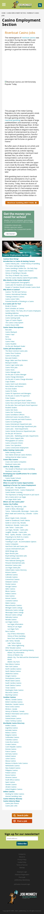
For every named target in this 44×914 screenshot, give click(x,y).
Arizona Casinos (10, 572)
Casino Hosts (10, 370)
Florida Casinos (10, 584)
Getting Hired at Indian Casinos (16, 457)
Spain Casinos (10, 782)
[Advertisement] (18, 66)
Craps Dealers (10, 382)
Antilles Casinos (10, 725)
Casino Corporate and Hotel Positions (18, 419)
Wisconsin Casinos (11, 692)
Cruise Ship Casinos (10, 459)
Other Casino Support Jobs (14, 438)
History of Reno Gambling (16, 636)
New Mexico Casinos (12, 664)
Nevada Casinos (11, 619)
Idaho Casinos (10, 589)
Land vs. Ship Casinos (11, 467)
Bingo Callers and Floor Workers (16, 360)
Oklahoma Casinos (11, 674)
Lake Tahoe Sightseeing (15, 645)
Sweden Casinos (11, 784)
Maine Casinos (10, 603)
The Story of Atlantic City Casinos (16, 275)
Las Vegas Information (15, 624)
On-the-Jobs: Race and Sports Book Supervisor (21, 405)
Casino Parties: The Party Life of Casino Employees (23, 311)
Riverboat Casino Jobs (13, 464)
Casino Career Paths (12, 299)
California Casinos (11, 575)
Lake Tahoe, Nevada (12, 641)
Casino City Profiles (10, 504)
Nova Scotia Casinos (12, 707)
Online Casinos (9, 792)
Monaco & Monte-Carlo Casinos (16, 763)
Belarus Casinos (10, 733)
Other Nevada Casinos (13, 648)
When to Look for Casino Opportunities (18, 483)
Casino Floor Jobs (11, 367)
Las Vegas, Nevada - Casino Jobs (16, 530)
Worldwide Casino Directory (13, 723)
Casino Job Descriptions (12, 349)
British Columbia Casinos (14, 702)
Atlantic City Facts (13, 662)
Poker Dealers (10, 398)
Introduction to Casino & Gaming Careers (19, 261)
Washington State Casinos (14, 690)
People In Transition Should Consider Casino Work (22, 287)
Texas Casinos (10, 688)
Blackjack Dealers (11, 363)
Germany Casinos (11, 754)
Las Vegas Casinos (11, 622)
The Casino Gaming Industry (15, 266)
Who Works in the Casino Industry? (16, 280)
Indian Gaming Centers (13, 452)
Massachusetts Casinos (13, 605)
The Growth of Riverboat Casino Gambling (20, 469)
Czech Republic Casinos (13, 747)
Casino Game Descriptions (13, 327)
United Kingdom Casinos (13, 789)
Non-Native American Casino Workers (18, 455)
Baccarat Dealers (11, 358)
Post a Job (22, 821)
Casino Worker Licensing (13, 492)
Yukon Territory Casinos (13, 721)
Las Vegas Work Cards (13, 499)
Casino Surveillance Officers (14, 415)
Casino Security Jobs (12, 356)
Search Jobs (22, 815)
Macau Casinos (10, 761)
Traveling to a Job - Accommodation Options (20, 542)
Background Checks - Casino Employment (19, 490)
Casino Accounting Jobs (13, 422)
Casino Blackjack (11, 332)
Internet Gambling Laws (13, 796)
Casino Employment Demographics (17, 282)
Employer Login (22, 872)
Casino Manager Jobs (12, 372)
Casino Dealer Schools (13, 478)
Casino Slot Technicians (13, 412)
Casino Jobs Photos (12, 803)
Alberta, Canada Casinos (13, 700)
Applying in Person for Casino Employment (19, 485)
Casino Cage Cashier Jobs (14, 365)
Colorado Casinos (11, 577)
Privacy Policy (22, 859)
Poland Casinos (10, 773)
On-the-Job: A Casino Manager (15, 374)
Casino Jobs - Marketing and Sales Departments (21, 436)
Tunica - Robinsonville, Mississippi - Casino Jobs (21, 511)
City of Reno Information (16, 634)
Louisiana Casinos (11, 601)
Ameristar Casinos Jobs (13, 565)
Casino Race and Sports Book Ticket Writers (20, 403)
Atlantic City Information (15, 653)
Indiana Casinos (10, 594)
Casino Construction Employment (17, 448)
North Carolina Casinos (13, 669)
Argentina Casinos (11, 728)
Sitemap (22, 868)
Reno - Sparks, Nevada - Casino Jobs (18, 535)
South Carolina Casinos (13, 683)
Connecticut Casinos (12, 579)
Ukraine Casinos (10, 787)
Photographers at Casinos (14, 441)
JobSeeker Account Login (22, 884)
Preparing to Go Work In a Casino (17, 537)
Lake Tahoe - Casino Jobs (14, 527)
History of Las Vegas (14, 627)
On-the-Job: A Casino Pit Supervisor (17, 396)
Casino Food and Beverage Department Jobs (20, 426)
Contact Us (22, 854)
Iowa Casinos (10, 596)
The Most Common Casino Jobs (16, 351)
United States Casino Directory (16, 570)
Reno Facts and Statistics (16, 638)
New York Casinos (11, 666)
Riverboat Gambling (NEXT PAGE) (20, 203)
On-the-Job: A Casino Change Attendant (19, 379)
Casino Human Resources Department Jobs (20, 431)
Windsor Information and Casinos (17, 714)
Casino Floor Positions (13, 353)
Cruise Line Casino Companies (15, 462)
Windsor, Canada (11, 709)
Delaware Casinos (11, 582)
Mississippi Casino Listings (14, 612)
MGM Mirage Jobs (11, 551)
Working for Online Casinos (14, 794)
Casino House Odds (12, 325)
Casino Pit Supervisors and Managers (18, 393)
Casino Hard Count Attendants (15, 384)
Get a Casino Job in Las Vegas (15, 497)
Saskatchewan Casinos (13, 718)
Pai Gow (8, 339)
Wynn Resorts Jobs (11, 553)
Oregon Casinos (10, 676)
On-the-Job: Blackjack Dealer (15, 346)
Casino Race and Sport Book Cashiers (18, 400)
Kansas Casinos (10, 598)
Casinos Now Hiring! (10, 259)
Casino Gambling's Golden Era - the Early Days (21, 268)
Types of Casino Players (13, 320)
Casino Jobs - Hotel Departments (16, 429)
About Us (22, 857)
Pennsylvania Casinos (12, 678)
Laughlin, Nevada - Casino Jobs (16, 532)
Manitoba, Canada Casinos (14, 704)
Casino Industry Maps (11, 801)
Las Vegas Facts (13, 629)
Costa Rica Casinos (12, 742)
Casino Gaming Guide (12, 318)
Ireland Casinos (10, 756)
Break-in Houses (11, 306)
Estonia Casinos (10, 749)
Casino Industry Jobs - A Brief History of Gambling (22, 264)
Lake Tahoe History (14, 643)
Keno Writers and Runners (14, 386)
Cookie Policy (22, 862)
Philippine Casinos (11, 770)
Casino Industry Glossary (12, 799)
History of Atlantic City (15, 655)
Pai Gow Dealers (11, 389)
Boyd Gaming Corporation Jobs (16, 556)
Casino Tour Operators (13, 445)
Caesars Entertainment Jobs (15, 549)
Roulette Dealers (11, 408)
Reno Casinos (10, 631)
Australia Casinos (11, 730)
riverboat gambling (12, 120)
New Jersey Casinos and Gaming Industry (19, 650)
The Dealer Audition (11, 480)
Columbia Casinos (11, 740)
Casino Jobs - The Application (15, 488)
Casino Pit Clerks (11, 391)
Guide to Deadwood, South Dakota (17, 520)
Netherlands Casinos (12, 766)
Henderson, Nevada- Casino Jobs (16, 525)
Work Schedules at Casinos (14, 308)
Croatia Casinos (10, 744)
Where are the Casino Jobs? (13, 502)
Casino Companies (11, 544)
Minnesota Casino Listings (14, 610)
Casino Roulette (10, 344)
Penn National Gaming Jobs (14, 560)
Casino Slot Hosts (11, 410)
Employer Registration (22, 874)
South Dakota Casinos (13, 685)
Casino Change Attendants (14, 377)
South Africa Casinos (12, 780)
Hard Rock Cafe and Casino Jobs (16, 546)
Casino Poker (10, 341)
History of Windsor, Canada (14, 711)
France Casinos (10, 751)
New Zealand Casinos (12, 768)
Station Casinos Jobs (12, 558)
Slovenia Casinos (11, 777)
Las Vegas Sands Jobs (12, 568)
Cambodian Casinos (12, 737)
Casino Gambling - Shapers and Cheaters (19, 271)
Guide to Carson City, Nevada (15, 523)
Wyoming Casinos (11, 695)
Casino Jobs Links (11, 806)
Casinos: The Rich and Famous (16, 292)
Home (3, 13)
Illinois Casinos (10, 591)
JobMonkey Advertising (22, 880)
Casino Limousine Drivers (14, 443)
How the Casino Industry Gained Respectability (21, 278)
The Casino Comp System (14, 323)
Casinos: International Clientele (16, 294)
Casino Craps (9, 334)
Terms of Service (22, 865)
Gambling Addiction (12, 313)
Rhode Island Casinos (12, 681)
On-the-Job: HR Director (13, 433)
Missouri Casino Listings (13, 615)
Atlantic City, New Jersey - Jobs (15, 506)
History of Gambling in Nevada (15, 273)
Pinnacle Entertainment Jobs (15, 563)
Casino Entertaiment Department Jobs (18, 424)
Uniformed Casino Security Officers (17, 417)
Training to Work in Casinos (14, 297)
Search (40, 5)
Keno (7, 337)
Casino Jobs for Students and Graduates (19, 285)
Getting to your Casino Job (14, 539)
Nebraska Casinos (11, 617)
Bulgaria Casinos (11, 735)
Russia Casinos (10, 775)
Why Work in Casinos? (11, 290)
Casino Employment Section (16, 13)
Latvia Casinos (10, 759)
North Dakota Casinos (13, 671)
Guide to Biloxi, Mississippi (14, 509)
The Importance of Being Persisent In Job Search (22, 495)
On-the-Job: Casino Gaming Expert (17, 315)
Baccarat (8, 330)
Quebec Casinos (11, 716)
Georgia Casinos (11, 586)
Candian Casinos (9, 697)
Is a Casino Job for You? (12, 304)
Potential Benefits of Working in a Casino (19, 301)
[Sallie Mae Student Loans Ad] (22, 224)
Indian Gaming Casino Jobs (13, 450)
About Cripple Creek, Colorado (15, 518)
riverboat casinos (29, 37)
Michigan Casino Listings (13, 608)
